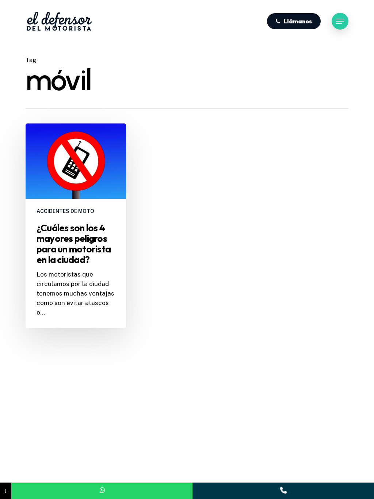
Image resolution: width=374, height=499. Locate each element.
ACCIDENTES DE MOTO (65, 211)
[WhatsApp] (102, 491)
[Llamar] (283, 491)
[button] (340, 21)
